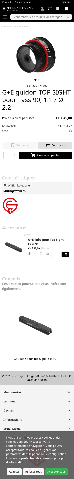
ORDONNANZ (20, 26)
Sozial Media (12, 429)
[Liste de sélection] (58, 8)
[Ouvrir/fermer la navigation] (6, 17)
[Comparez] (47, 254)
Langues (9, 401)
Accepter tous (56, 472)
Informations (12, 419)
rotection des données (38, 458)
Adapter (14, 472)
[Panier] (67, 8)
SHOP (5, 26)
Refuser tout (33, 472)
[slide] (35, 80)
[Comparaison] (50, 8)
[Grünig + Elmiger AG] (10, 205)
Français (66, 2)
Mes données (12, 392)
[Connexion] (42, 8)
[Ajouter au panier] (65, 254)
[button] (70, 131)
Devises (8, 410)
